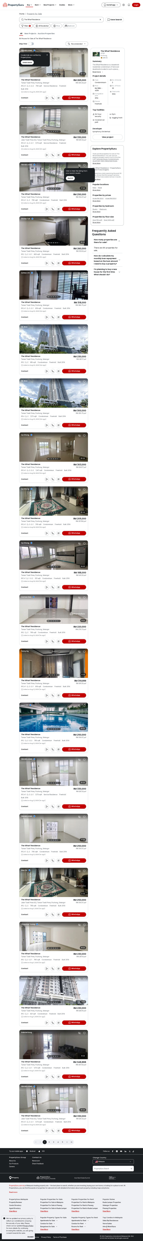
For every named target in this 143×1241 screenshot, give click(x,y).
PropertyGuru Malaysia (18, 1199)
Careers (12, 1166)
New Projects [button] (49, 5)
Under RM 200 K (98, 198)
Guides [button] (62, 5)
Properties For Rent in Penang (82, 1205)
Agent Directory (15, 1208)
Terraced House (101, 159)
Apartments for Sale (47, 1220)
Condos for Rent (77, 1223)
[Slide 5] (55, 74)
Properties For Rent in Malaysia (83, 1202)
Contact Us (36, 1157)
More (70, 5)
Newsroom (36, 1161)
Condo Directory (15, 1205)
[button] (21, 33)
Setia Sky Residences (110, 1220)
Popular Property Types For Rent (85, 1217)
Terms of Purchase (60, 1237)
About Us (12, 1161)
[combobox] (61, 19)
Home (21, 14)
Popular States (109, 1199)
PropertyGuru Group (17, 1157)
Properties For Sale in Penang (51, 1205)
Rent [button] (37, 5)
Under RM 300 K (110, 198)
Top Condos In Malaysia (112, 1217)
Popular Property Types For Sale (53, 1217)
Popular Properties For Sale (51, 1199)
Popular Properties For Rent (83, 1199)
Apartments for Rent (79, 1220)
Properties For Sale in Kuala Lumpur (53, 1208)
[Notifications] (129, 5)
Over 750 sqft (97, 220)
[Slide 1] (48, 74)
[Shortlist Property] (84, 51)
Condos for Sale (46, 1223)
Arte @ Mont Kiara (109, 1226)
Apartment (96, 161)
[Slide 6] (57, 74)
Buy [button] (28, 5)
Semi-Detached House (109, 161)
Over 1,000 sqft (109, 220)
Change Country (99, 1158)
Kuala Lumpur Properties (112, 1202)
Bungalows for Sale (47, 1226)
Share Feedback (38, 1164)
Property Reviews (15, 1202)
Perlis (94, 188)
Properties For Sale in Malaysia (51, 1202)
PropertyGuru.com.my (17, 1185)
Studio (95, 209)
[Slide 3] (51, 74)
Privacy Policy (28, 1226)
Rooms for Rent (77, 1226)
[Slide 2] (49, 74)
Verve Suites (107, 1223)
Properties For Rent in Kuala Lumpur (85, 1208)
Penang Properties (109, 1208)
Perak (100, 188)
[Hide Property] (79, 51)
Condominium (113, 159)
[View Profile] (28, 50)
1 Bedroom (103, 209)
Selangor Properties (110, 1205)
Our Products (13, 1164)
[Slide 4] (53, 74)
